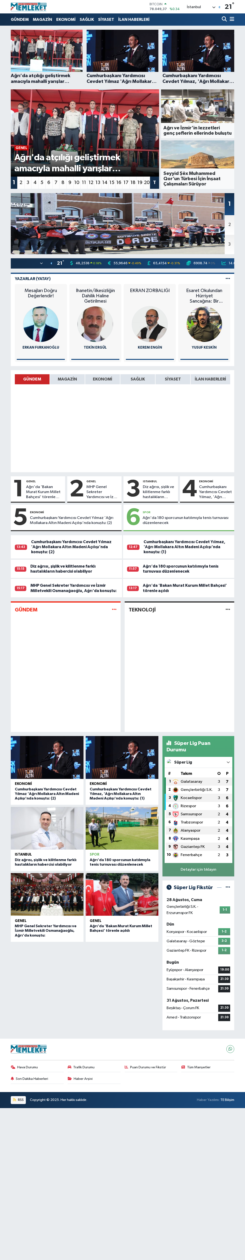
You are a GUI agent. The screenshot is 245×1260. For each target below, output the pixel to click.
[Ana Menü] (231, 19)
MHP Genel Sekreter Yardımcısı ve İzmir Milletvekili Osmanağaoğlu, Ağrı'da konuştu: (102, 492)
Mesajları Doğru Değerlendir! (41, 293)
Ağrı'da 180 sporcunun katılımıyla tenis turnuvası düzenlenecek (185, 520)
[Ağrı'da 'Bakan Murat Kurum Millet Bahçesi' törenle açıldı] (122, 894)
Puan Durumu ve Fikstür (148, 1067)
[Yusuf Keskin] (204, 324)
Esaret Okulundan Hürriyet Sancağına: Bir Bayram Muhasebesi (204, 296)
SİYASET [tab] (173, 379)
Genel (31, 481)
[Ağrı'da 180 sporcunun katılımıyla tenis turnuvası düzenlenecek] (122, 828)
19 (139, 182)
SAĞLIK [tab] (138, 379)
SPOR (146, 512)
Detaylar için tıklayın (198, 870)
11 (84, 182)
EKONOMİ (66, 19)
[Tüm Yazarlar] (228, 279)
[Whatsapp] (230, 1049)
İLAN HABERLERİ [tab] (210, 379)
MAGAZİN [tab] (67, 379)
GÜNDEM (20, 19)
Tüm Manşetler (199, 1067)
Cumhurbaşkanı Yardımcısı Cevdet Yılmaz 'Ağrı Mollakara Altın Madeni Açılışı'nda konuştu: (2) (71, 520)
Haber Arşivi (83, 1079)
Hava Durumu (27, 1067)
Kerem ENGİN (150, 347)
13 (97, 182)
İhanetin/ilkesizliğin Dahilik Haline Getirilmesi (95, 296)
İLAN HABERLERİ (134, 19)
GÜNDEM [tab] (32, 379)
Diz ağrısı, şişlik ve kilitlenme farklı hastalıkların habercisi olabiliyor (158, 492)
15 (111, 182)
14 (104, 182)
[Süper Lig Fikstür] (228, 888)
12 (91, 182)
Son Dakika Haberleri (32, 1079)
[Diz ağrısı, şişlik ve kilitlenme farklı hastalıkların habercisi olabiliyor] (47, 828)
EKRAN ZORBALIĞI (150, 290)
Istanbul (150, 481)
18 (132, 182)
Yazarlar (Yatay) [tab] (33, 279)
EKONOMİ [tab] (102, 379)
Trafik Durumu (84, 1067)
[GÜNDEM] (114, 610)
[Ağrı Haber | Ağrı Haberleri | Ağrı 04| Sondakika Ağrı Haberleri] (29, 6)
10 (76, 182)
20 (147, 182)
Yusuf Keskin (204, 347)
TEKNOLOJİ (142, 609)
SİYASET (106, 19)
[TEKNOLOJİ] (228, 610)
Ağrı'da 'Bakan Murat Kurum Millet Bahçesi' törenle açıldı (43, 492)
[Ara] (225, 19)
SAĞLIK (87, 19)
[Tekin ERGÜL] (95, 324)
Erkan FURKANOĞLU (40, 347)
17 (125, 182)
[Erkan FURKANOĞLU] (41, 324)
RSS (20, 1100)
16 (118, 182)
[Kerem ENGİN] (150, 324)
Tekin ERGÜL (95, 347)
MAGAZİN (42, 19)
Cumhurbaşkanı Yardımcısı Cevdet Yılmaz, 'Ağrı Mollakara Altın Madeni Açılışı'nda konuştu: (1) (215, 492)
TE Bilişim (227, 1100)
